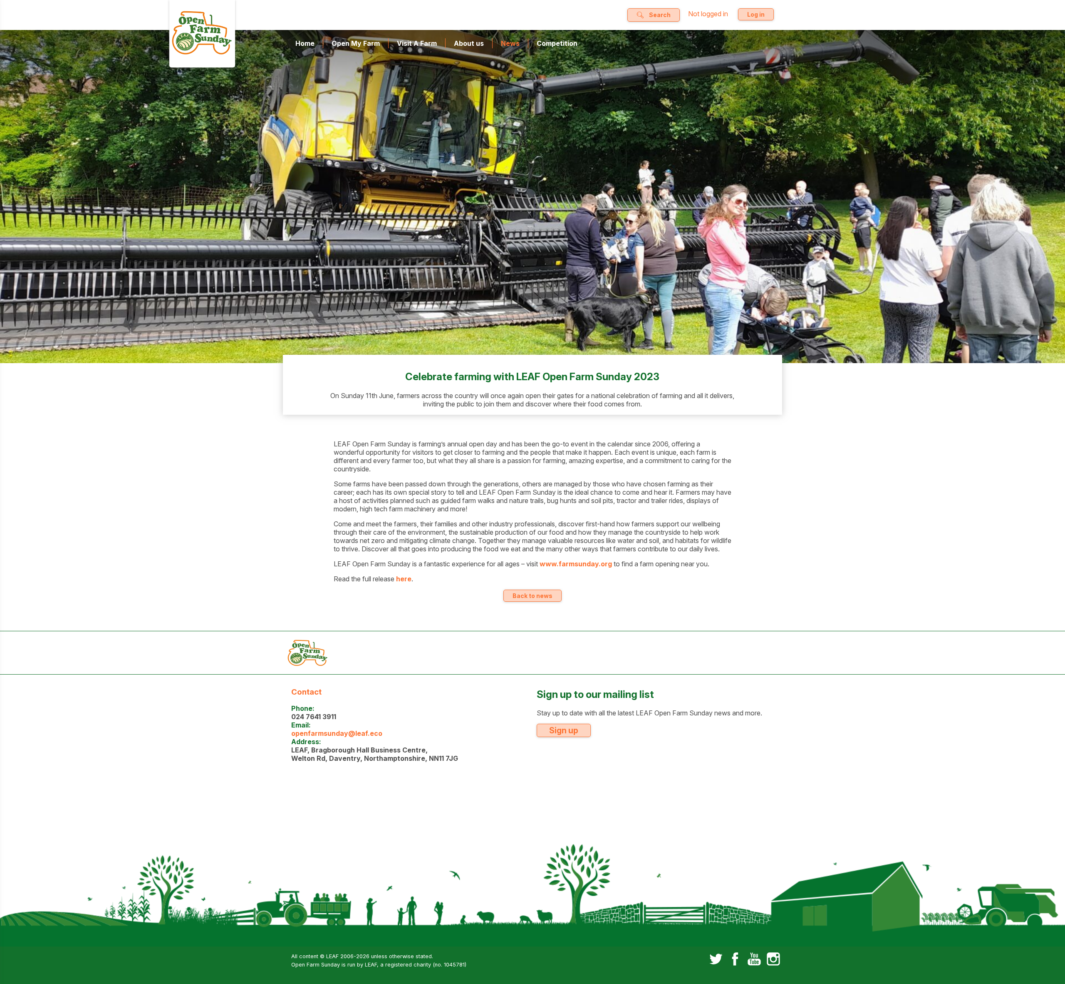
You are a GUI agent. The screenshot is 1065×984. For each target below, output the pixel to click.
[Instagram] (773, 959)
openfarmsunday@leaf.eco (336, 733)
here (403, 579)
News (510, 43)
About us (469, 43)
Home (305, 43)
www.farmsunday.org (576, 564)
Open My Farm (356, 43)
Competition (557, 43)
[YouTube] (754, 959)
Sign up (563, 730)
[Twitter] (716, 959)
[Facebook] (735, 959)
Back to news (532, 595)
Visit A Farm (417, 43)
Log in (756, 14)
